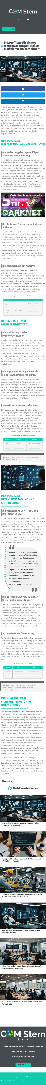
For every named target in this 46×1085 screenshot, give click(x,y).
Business (30, 1046)
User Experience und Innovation (23, 1057)
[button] (4, 3)
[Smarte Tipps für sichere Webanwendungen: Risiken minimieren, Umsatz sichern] (23, 808)
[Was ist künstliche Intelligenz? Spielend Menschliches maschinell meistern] (23, 916)
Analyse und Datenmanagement (14, 1046)
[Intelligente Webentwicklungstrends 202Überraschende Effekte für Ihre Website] (23, 844)
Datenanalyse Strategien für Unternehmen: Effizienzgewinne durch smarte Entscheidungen (19, 687)
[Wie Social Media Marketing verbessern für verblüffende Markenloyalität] (23, 987)
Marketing (39, 1046)
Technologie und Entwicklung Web (23, 1051)
